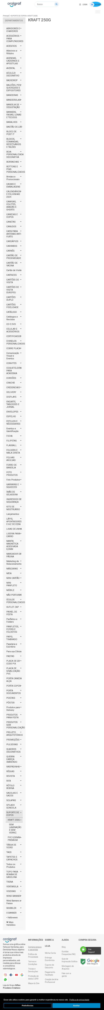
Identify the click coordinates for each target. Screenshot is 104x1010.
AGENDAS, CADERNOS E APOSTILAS (12, 61)
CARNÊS (10, 250)
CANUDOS (11, 226)
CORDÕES (11, 378)
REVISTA (10, 776)
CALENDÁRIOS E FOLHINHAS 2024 (13, 194)
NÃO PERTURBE (14, 595)
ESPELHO (11, 416)
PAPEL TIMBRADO (11, 638)
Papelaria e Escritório (11, 645)
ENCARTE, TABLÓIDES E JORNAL (12, 404)
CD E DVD (11, 324)
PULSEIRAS (12, 744)
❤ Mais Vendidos (10, 923)
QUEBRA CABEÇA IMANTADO (11, 759)
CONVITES (11, 363)
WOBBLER (11, 908)
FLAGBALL (11, 445)
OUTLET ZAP (12, 607)
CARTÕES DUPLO (11, 298)
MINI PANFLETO (11, 584)
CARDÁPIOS (12, 241)
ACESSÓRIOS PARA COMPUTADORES (14, 39)
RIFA (8, 781)
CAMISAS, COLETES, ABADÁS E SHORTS (11, 205)
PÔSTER (10, 702)
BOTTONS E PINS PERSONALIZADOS (14, 169)
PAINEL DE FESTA (11, 613)
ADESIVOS (11, 46)
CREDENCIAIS (13, 387)
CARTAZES (11, 275)
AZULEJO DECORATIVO (12, 74)
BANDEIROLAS (13, 100)
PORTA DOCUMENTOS (13, 692)
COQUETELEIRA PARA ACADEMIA (14, 371)
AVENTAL (10, 68)
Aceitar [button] (76, 1006)
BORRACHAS (12, 162)
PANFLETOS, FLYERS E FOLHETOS (12, 629)
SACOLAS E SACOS (12, 794)
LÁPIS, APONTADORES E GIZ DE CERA (14, 521)
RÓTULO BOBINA (10, 786)
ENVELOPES (12, 411)
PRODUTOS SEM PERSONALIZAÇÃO (14, 725)
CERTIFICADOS (13, 336)
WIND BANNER (13, 896)
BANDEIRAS (12, 95)
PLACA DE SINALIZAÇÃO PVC (13, 671)
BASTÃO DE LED (14, 127)
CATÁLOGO (11, 312)
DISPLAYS (11, 397)
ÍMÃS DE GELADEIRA (12, 493)
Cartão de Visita (13, 270)
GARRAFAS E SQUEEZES (12, 485)
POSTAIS (10, 698)
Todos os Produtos (10, 865)
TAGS (9, 852)
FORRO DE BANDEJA (11, 466)
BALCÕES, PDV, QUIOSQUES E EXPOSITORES (13, 88)
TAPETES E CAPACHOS (11, 858)
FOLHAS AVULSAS (11, 458)
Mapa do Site (33, 983)
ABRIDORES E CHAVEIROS (13, 29)
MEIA (9, 573)
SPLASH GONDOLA (11, 806)
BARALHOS (11, 122)
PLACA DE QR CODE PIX (13, 662)
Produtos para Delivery (13, 708)
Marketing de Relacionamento (14, 562)
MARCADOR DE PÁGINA (13, 555)
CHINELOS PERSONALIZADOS (14, 342)
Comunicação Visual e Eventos (12, 356)
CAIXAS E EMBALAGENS (13, 185)
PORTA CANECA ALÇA (14, 679)
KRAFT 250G (33, 16)
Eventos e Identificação (12, 430)
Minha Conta (50, 953)
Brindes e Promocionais (13, 178)
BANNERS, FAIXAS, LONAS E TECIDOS (13, 115)
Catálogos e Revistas (12, 318)
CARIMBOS (11, 246)
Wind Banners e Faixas (13, 902)
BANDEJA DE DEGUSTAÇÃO (13, 106)
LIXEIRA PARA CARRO (13, 535)
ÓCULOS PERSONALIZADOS (14, 601)
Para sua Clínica (13, 651)
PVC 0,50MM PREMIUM (14, 838)
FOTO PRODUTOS (12, 473)
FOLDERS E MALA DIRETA (13, 451)
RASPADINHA (13, 766)
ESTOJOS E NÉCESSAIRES (13, 422)
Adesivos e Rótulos (11, 52)
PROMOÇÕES (13, 739)
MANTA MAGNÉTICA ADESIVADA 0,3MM (12, 545)
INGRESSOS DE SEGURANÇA (13, 500)
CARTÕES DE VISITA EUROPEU (12, 290)
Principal (6, 16)
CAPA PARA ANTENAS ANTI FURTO (13, 234)
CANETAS (11, 222)
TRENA (9, 882)
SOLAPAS (11, 800)
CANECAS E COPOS (12, 215)
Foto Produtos (13, 479)
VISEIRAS (11, 891)
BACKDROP (12, 80)
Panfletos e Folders (11, 620)
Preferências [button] (27, 1006)
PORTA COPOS (13, 686)
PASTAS (10, 656)
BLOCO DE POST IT (11, 133)
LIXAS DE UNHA (14, 529)
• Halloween (12, 917)
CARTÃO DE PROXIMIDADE (13, 256)
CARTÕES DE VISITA (12, 281)
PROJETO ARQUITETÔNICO (14, 733)
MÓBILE (10, 590)
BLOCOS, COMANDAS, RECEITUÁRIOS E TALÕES (13, 143)
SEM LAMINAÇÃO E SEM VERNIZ (15, 828)
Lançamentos (12, 514)
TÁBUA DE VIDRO (11, 846)
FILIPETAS (11, 440)
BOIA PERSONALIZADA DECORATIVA (14, 154)
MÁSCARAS (12, 568)
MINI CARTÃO (13, 578)
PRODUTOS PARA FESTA (12, 716)
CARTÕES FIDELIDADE (12, 306)
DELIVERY (11, 392)
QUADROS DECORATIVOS (13, 750)
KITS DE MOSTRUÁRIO (13, 508)
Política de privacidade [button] (79, 1000)
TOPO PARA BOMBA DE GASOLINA (12, 874)
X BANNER (11, 913)
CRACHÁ (10, 382)
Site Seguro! (91, 950)
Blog (64, 947)
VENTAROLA (12, 886)
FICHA (9, 436)
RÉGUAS (10, 771)
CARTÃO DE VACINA (11, 264)
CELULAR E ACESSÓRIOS (12, 330)
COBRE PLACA (13, 348)
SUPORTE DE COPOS (18, 16)
